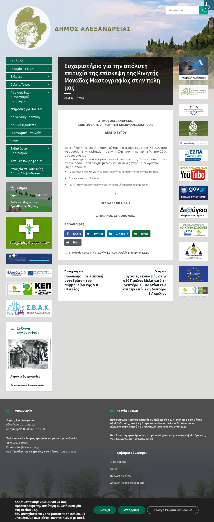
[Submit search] (203, 10)
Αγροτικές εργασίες (25, 376)
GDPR (113, 468)
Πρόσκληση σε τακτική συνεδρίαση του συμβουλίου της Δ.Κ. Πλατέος (83, 282)
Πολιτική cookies (120, 475)
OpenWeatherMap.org (24, 206)
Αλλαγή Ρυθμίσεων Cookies (172, 510)
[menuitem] (29, 60)
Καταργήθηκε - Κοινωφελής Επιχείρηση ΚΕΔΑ (121, 252)
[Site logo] (69, 49)
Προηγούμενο (74, 271)
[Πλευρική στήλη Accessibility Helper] (209, 5)
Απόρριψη (131, 510)
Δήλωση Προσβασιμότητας (127, 483)
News (80, 98)
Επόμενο (160, 271)
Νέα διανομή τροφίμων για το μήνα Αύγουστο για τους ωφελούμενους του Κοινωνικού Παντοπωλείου (158, 437)
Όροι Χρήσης (118, 462)
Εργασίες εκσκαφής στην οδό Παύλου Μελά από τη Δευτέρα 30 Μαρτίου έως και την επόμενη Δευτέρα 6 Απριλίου (145, 285)
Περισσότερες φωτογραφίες (27, 385)
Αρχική (68, 98)
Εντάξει (105, 510)
